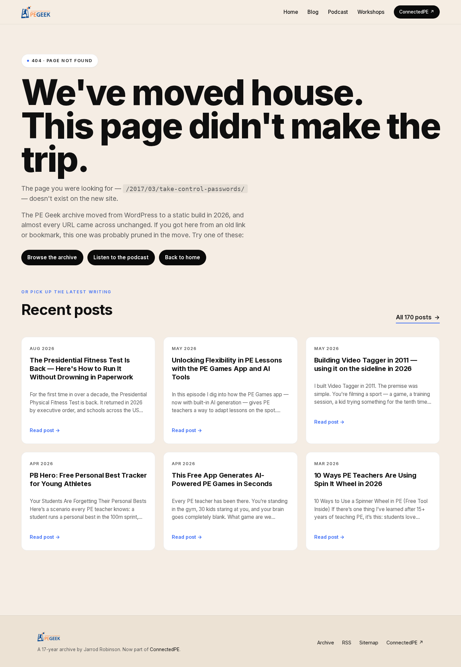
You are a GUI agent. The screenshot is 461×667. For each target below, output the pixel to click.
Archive (325, 642)
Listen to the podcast (120, 257)
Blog (313, 12)
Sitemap (368, 642)
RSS (346, 642)
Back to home (182, 257)
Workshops (370, 12)
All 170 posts (414, 317)
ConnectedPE (165, 649)
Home (290, 12)
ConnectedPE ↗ (416, 12)
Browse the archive (52, 257)
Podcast (338, 12)
